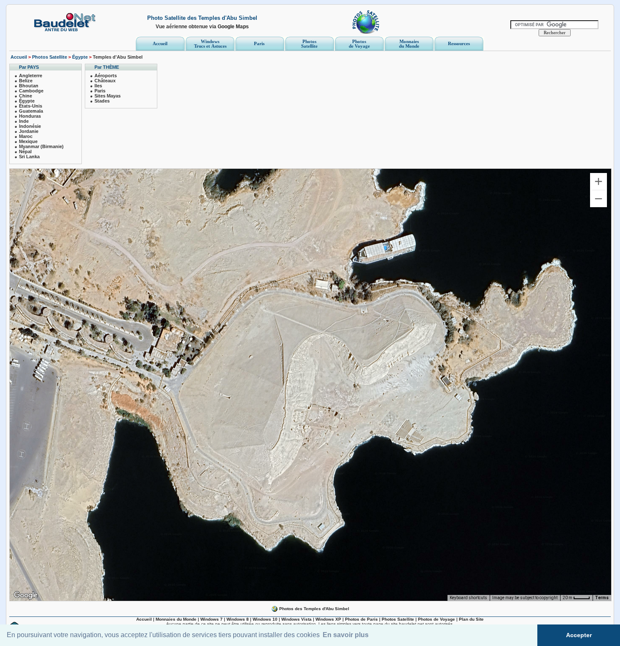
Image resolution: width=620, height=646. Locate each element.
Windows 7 (211, 619)
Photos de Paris (361, 619)
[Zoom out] (598, 198)
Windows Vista (296, 619)
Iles (98, 85)
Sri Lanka (29, 156)
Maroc (25, 136)
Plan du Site (471, 619)
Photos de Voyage (436, 619)
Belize (25, 80)
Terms (602, 597)
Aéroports (105, 75)
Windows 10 (265, 619)
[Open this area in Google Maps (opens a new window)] (26, 595)
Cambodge (31, 90)
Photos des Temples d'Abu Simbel (313, 608)
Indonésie (30, 126)
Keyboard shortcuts (468, 597)
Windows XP (328, 619)
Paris (99, 90)
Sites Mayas (107, 95)
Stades (102, 100)
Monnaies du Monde (176, 619)
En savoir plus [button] (346, 634)
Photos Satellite (49, 56)
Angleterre (30, 75)
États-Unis (30, 105)
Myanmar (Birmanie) (41, 146)
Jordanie (28, 131)
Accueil (19, 56)
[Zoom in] (598, 181)
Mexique (28, 141)
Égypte (80, 56)
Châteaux (105, 80)
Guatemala (31, 111)
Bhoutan (28, 85)
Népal (25, 151)
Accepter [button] (579, 635)
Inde (24, 121)
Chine (25, 95)
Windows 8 (237, 619)
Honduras (30, 116)
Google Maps (233, 27)
